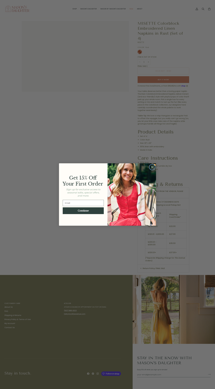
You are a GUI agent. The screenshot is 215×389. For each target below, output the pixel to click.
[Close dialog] (152, 167)
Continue (83, 210)
